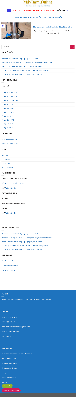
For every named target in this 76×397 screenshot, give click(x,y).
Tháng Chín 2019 (7, 108)
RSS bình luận (6, 163)
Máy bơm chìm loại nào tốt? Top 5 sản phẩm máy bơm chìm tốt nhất (26, 62)
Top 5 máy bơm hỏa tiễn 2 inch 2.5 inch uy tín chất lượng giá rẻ (24, 70)
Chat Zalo (7, 386)
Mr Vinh (14, 317)
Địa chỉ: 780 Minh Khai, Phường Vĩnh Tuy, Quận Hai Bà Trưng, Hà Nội (26, 299)
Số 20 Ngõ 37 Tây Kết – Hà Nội (12, 183)
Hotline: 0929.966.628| (20, 10)
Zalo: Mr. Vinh (34, 10)
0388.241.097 (10, 336)
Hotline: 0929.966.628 (11, 390)
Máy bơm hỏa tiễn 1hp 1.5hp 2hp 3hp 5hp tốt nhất (19, 59)
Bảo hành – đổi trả (8, 270)
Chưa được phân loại (9, 140)
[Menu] (8, 10)
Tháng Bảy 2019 (7, 116)
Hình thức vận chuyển (9, 363)
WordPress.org (7, 167)
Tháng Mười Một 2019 (9, 100)
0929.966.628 (10, 322)
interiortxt (38, 395)
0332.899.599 (12, 188)
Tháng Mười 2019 (7, 104)
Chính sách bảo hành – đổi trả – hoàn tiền (16, 354)
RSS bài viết (5, 159)
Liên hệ (4, 382)
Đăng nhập (5, 155)
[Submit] (72, 47)
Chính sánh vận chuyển (9, 266)
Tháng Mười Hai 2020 (9, 93)
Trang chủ (5, 373)
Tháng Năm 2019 (7, 120)
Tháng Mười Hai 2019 (9, 97)
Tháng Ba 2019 (6, 128)
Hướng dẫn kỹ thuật (8, 378)
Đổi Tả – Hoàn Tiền (8, 359)
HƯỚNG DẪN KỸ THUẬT (10, 144)
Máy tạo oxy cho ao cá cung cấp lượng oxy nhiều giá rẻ (21, 66)
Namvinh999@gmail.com (20, 327)
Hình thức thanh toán (9, 261)
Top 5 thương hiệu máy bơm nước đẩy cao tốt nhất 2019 (22, 74)
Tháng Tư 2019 (7, 124)
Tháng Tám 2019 (7, 112)
